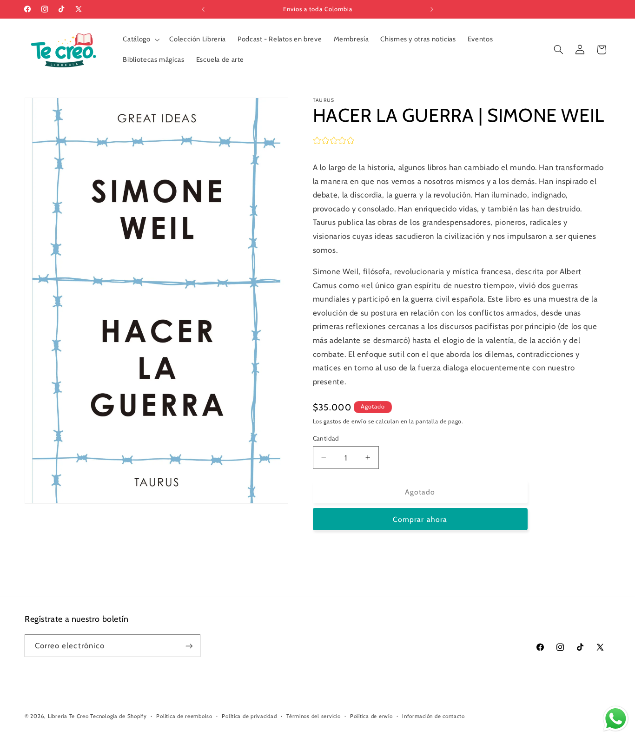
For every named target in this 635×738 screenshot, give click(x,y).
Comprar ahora (420, 519)
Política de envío (371, 716)
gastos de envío (345, 421)
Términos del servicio (313, 716)
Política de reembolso (184, 716)
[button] (140, 39)
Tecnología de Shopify (118, 716)
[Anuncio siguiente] (432, 9)
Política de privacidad (249, 716)
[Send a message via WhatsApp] (615, 718)
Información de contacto (433, 716)
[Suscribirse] (189, 645)
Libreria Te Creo (68, 716)
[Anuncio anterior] (203, 9)
